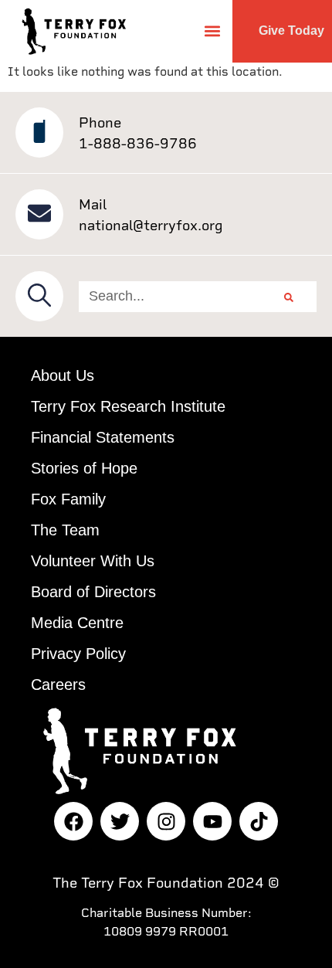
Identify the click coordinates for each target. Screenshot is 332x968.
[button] (212, 31)
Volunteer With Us (92, 560)
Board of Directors (93, 591)
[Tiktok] (258, 821)
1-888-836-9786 (138, 143)
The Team (65, 529)
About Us (62, 375)
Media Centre (77, 622)
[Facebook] (73, 821)
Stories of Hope (84, 468)
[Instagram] (166, 821)
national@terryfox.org (151, 225)
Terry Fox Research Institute (128, 406)
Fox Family (68, 499)
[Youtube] (212, 821)
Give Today (291, 30)
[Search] (289, 296)
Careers (58, 684)
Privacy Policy (78, 653)
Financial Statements (102, 437)
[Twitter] (119, 821)
